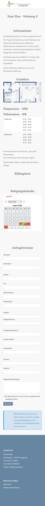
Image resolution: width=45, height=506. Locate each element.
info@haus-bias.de (16, 467)
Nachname (7, 264)
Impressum (7, 484)
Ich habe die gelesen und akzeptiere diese (22, 398)
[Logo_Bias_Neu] (18, 4)
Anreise (6, 359)
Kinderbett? (8, 348)
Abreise (6, 368)
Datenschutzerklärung (22, 396)
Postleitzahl (8, 301)
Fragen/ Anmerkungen (11, 379)
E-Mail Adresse (9, 319)
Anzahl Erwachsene (11, 330)
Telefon (6, 312)
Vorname (7, 255)
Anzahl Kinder (9, 339)
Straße (6, 275)
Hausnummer (8, 292)
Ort (5, 284)
